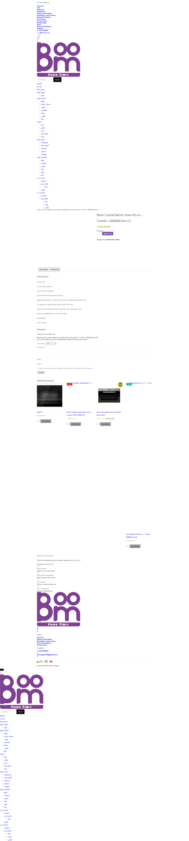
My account (41, 19)
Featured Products (44, 17)
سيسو (43, 113)
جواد (42, 137)
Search (57, 79)
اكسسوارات (44, 142)
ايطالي (43, 128)
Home (39, 210)
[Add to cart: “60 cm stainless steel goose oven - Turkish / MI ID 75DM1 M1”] (68, 424)
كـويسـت (44, 163)
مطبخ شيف (44, 134)
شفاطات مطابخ (42, 157)
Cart (38, 8)
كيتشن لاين (44, 199)
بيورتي (43, 107)
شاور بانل (44, 148)
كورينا (43, 101)
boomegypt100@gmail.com (47, 655)
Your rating (41, 343)
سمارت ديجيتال (45, 104)
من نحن (39, 86)
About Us (40, 6)
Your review (41, 347)
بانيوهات (43, 154)
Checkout (40, 10)
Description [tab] (44, 269)
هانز (42, 119)
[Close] (2, 670)
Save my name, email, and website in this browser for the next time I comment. (65, 368)
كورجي (43, 116)
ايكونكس (44, 110)
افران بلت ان (41, 178)
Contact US (41, 11)
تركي (42, 131)
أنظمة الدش (45, 145)
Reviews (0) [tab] (55, 269)
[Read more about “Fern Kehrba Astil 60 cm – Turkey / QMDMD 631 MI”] (127, 546)
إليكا (42, 169)
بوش (42, 95)
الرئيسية (39, 83)
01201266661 (43, 30)
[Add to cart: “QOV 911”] (38, 421)
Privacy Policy (42, 21)
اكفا (42, 125)
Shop (39, 25)
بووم (42, 160)
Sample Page (41, 23)
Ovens (44, 210)
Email (39, 363)
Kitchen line (52, 210)
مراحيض (43, 151)
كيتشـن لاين (44, 184)
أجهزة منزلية (41, 92)
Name (39, 359)
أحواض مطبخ (41, 98)
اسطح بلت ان (41, 193)
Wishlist (40, 28)
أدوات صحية (41, 140)
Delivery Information (44, 13)
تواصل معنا (40, 89)
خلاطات (39, 122)
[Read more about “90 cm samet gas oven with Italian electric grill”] (98, 424)
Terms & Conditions (44, 26)
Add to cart (108, 233)
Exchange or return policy (46, 15)
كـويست (43, 181)
